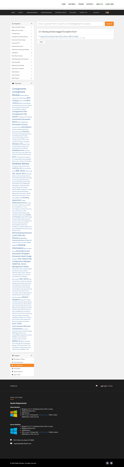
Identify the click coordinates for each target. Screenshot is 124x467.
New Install (18, 309)
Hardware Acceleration (23, 315)
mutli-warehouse (16, 281)
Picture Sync (15, 293)
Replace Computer (16, 307)
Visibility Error (24, 189)
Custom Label (24, 272)
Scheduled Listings (16, 215)
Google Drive (23, 299)
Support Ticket (26, 144)
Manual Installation (24, 321)
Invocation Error (23, 224)
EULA (13, 197)
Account (96, 12)
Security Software (22, 337)
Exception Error (16, 226)
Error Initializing (27, 168)
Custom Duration (16, 187)
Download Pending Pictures (19, 287)
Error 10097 (19, 205)
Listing (23, 215)
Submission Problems (17, 268)
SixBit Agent (19, 228)
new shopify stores (16, 285)
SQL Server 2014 (19, 173)
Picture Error (29, 209)
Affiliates (73, 12)
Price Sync (17, 319)
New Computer (16, 305)
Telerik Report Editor (25, 185)
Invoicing (24, 103)
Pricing (81, 4)
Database (29, 161)
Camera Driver (27, 347)
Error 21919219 (21, 209)
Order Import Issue (20, 152)
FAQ (30, 193)
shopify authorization (26, 283)
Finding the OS (15, 141)
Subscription (23, 195)
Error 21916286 (16, 207)
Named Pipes (24, 345)
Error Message (24, 148)
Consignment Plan (19, 111)
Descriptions (26, 127)
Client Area (109, 4)
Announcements (32, 12)
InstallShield (18, 311)
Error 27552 (15, 343)
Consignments (19, 89)
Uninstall (24, 339)
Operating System (24, 95)
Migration (24, 307)
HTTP (13, 177)
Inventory (17, 161)
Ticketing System (16, 148)
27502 (13, 171)
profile (19, 274)
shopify (18, 283)
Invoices (14, 109)
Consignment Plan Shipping (25, 117)
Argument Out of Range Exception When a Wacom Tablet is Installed (63, 37)
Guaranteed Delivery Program (19, 242)
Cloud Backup (15, 302)
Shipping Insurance (25, 219)
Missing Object (15, 193)
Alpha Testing (23, 98)
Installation (15, 259)
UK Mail (22, 217)
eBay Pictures (20, 289)
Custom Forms (21, 221)
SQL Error (20, 170)
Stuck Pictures (25, 291)
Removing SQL (15, 279)
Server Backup (18, 297)
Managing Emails (26, 134)
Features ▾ (72, 4)
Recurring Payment (17, 107)
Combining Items (20, 157)
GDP (31, 240)
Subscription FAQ (24, 193)
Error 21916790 (16, 211)
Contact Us (83, 12)
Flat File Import (27, 154)
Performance (29, 313)
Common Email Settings (18, 137)
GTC (22, 187)
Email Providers (23, 135)
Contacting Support (17, 146)
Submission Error (19, 203)
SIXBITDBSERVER (18, 326)
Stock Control (23, 161)
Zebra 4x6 (25, 223)
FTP (26, 137)
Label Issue (20, 223)
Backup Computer (21, 294)
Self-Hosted (19, 131)
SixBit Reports (26, 183)
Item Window (18, 191)
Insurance (14, 221)
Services (24, 228)
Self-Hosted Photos (24, 177)
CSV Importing (17, 179)
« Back (41, 42)
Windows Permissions (24, 166)
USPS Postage (28, 217)
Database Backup (20, 163)
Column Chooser (21, 313)
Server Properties (23, 331)
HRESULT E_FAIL (25, 349)
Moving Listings (16, 181)
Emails (20, 134)
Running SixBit (15, 224)
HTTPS (17, 177)
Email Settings (15, 135)
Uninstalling (24, 276)
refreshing (14, 272)
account (23, 274)
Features (28, 176)
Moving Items (23, 181)
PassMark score (43, 415)
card (13, 276)
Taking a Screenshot (25, 141)
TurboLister (28, 173)
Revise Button (25, 191)
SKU (30, 272)
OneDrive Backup (23, 302)
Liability (23, 200)
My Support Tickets (19, 359)
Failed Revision (16, 317)
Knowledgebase (46, 12)
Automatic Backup (23, 293)
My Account (20, 105)
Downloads (16, 368)
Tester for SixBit (22, 100)
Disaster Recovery (19, 303)
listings (19, 272)
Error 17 (22, 207)
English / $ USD (108, 386)
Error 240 (28, 203)
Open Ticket (16, 374)
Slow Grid (24, 311)
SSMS (14, 264)
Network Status (60, 12)
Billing (20, 103)
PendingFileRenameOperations (19, 335)
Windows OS (17, 144)
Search (109, 24)
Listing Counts (15, 98)
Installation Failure (16, 339)
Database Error (18, 150)
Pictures (25, 131)
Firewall (29, 335)
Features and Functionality (18, 176)
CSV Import (20, 154)
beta (30, 279)
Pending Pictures (26, 285)
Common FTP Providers (23, 139)
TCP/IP (18, 345)
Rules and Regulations (22, 122)
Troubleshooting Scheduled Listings (21, 213)
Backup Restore (27, 303)
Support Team (25, 146)
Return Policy (19, 183)
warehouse (23, 281)
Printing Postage (16, 219)
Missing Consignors (21, 109)
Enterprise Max (18, 159)
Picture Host (15, 134)
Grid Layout (15, 315)
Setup (13, 311)
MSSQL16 (16, 341)
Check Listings (23, 319)
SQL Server (24, 279)
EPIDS (18, 189)
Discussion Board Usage (22, 256)
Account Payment (27, 105)
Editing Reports (16, 185)
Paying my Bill (25, 107)
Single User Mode (24, 226)
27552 (30, 171)
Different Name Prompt (25, 305)
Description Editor (16, 127)
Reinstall (28, 341)
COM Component (16, 349)
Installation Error (17, 168)
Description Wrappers (17, 129)
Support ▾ (90, 4)
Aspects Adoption (27, 268)
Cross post (14, 274)
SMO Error (23, 341)
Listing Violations (23, 270)
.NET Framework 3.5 (26, 309)
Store (20, 12)
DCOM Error (15, 337)
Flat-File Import (25, 179)
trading (16, 276)
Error (14, 157)
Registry (17, 333)
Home (64, 4)
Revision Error (23, 317)
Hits (23, 235)
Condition (28, 274)
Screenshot (16, 119)
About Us (99, 4)
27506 (27, 171)
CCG (20, 276)
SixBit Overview (16, 195)
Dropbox (29, 299)
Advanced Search (28, 289)
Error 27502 (17, 323)
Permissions (15, 166)
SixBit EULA (18, 197)
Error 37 (14, 205)
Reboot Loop (23, 333)
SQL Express (23, 259)
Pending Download (17, 291)
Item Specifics (15, 270)
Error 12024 (23, 211)
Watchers (16, 238)
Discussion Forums (20, 124)
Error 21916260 (26, 205)
